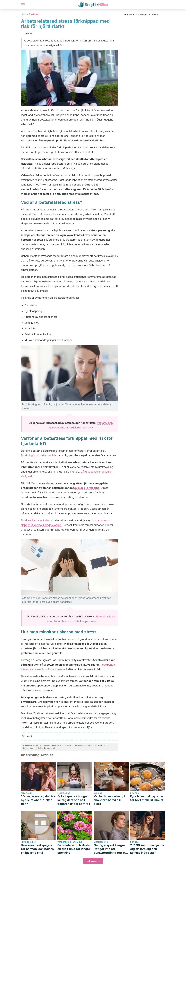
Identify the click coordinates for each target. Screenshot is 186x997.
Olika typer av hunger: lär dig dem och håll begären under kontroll (73, 800)
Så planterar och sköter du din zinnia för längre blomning (74, 848)
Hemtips (134, 793)
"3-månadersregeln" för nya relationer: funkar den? (38, 800)
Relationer (27, 793)
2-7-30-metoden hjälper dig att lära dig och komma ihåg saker (147, 848)
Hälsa (23, 14)
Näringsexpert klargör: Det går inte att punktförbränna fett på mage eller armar (110, 849)
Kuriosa (98, 793)
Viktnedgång (101, 842)
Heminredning (28, 842)
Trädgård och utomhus (69, 842)
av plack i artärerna (86, 487)
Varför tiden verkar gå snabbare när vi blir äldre (109, 800)
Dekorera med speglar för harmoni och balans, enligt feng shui (38, 848)
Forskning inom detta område (38, 455)
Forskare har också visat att (37, 520)
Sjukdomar (34, 14)
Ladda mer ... (93, 861)
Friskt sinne (63, 793)
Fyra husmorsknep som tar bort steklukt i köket (146, 798)
